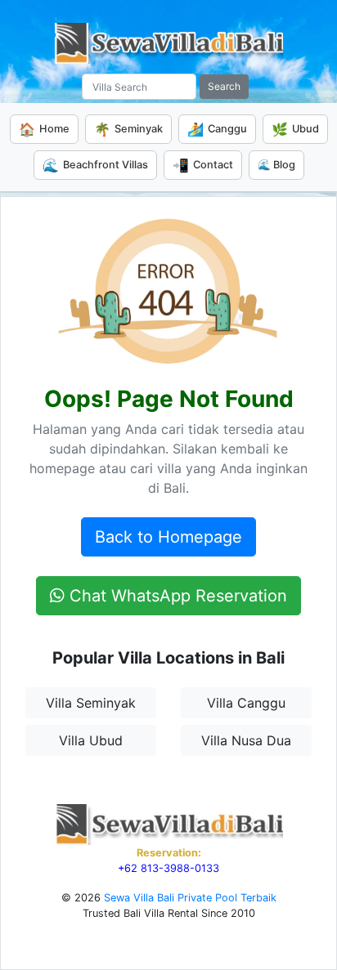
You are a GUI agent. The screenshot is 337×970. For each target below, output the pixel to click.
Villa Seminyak (91, 703)
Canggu (217, 129)
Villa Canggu (246, 703)
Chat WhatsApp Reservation (176, 596)
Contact (203, 165)
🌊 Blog (276, 165)
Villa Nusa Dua (246, 740)
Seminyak (128, 129)
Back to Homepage (168, 537)
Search (224, 86)
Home (44, 129)
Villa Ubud (91, 740)
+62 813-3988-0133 (168, 868)
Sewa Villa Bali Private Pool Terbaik (190, 898)
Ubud (295, 129)
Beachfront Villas (95, 165)
